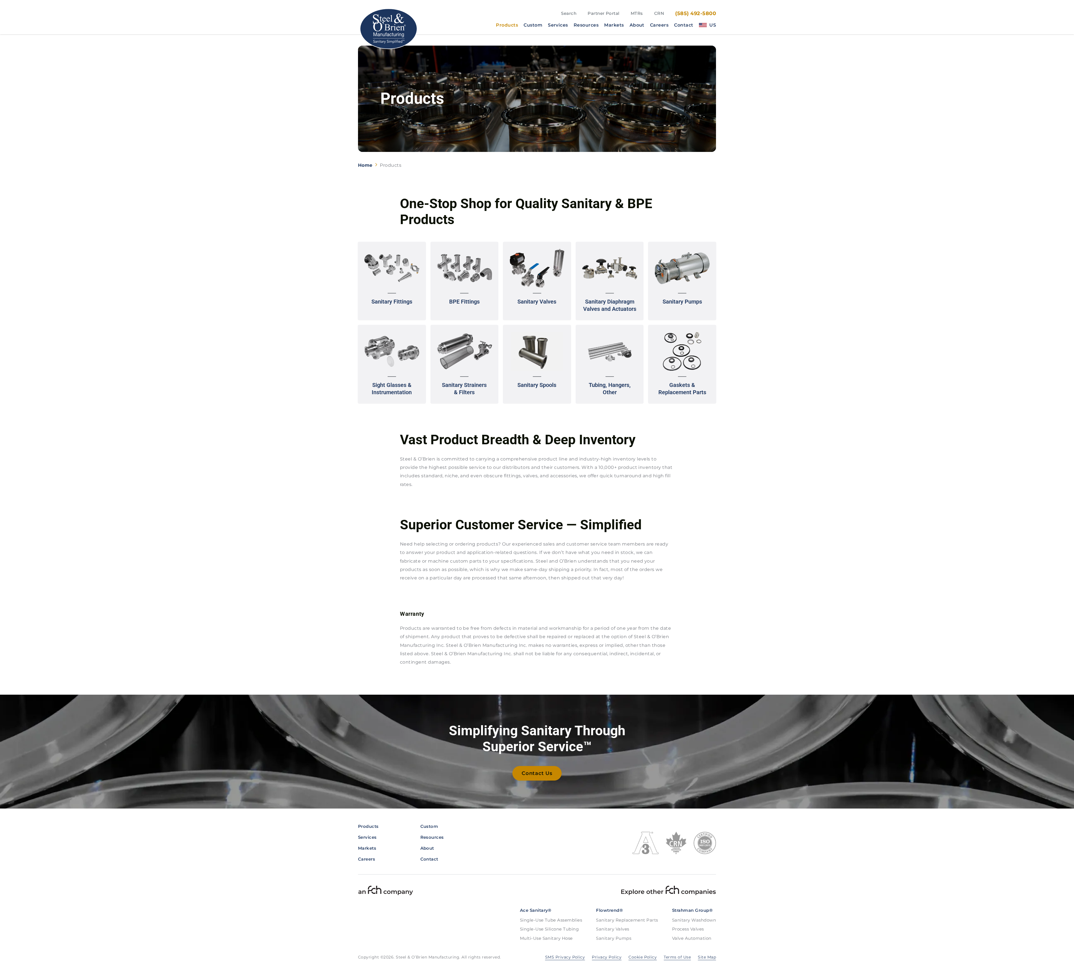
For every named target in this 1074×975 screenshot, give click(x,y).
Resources (586, 25)
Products (507, 25)
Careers (659, 25)
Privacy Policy (606, 957)
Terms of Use (677, 957)
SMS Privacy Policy (565, 957)
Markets (614, 25)
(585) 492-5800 (695, 13)
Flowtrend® (609, 910)
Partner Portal (604, 13)
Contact (683, 25)
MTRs (637, 13)
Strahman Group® (692, 910)
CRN (659, 13)
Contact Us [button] (537, 773)
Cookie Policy (642, 957)
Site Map (707, 957)
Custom (533, 25)
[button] (392, 281)
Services (558, 25)
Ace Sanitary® (536, 910)
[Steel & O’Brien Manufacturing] (388, 28)
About (637, 25)
